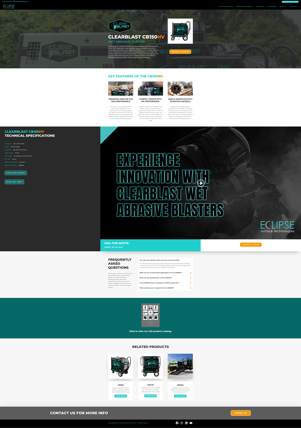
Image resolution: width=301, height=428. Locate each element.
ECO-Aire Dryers (272, 6)
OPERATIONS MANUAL (15, 173)
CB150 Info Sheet (14, 182)
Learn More (121, 396)
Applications (282, 6)
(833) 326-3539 (8, 1)
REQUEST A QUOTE (180, 51)
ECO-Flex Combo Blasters (225, 6)
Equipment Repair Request (290, 2)
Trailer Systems (260, 6)
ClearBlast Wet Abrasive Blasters (244, 6)
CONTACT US (241, 413)
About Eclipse (293, 6)
